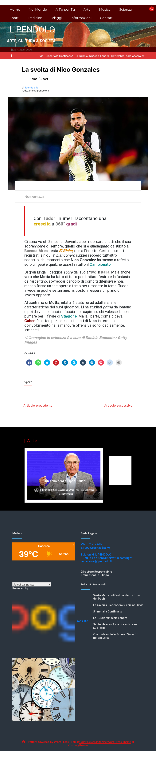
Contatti (106, 18)
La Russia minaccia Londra (72, 56)
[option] (40, 56)
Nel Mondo (38, 9)
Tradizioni (35, 18)
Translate (81, 621)
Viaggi (57, 18)
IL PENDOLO (31, 29)
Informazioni (81, 18)
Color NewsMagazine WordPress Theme (105, 741)
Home (15, 9)
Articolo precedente (37, 405)
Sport (14, 18)
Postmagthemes (78, 745)
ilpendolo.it (31, 87)
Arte (87, 9)
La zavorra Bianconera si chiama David (118, 605)
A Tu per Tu (65, 9)
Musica (105, 9)
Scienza (125, 9)
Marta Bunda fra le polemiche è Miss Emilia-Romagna (65, 478)
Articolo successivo (118, 405)
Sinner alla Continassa (40, 56)
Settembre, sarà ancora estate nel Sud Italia (119, 56)
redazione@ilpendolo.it (96, 561)
